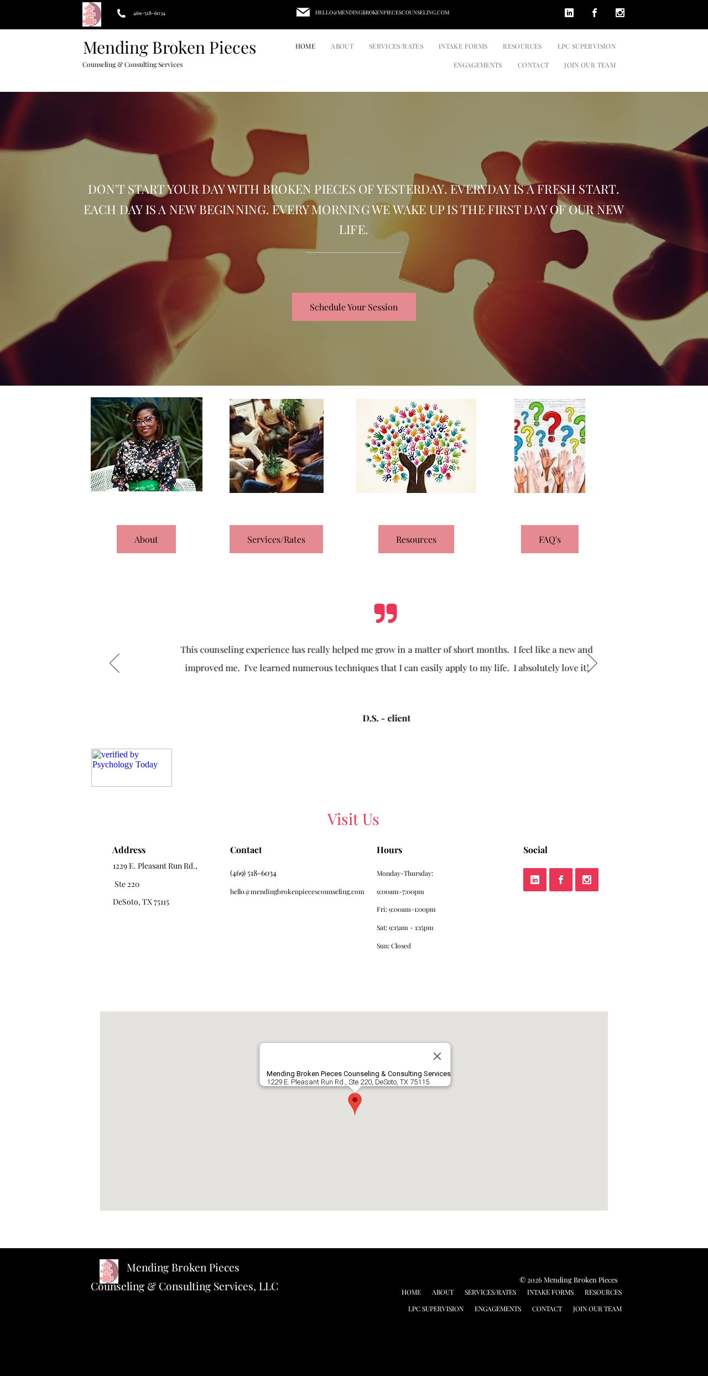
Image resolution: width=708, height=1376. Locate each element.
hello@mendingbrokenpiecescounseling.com (297, 891)
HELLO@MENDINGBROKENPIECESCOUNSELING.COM (382, 12)
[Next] (592, 663)
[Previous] (114, 663)
